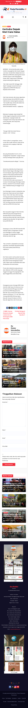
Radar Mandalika (13, 36)
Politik (9, 26)
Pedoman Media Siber (12, 701)
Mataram (6, 512)
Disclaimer (14, 698)
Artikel (5, 497)
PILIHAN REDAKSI (11, 364)
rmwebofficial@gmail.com (15, 629)
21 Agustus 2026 (9, 503)
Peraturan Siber (21, 701)
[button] (23, 17)
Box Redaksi (14, 586)
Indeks (19, 698)
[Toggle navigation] (12, 17)
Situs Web (4, 446)
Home (3, 698)
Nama (4, 430)
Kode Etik (24, 698)
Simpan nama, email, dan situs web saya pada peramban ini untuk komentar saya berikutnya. (13, 458)
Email (4, 438)
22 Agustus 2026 (9, 487)
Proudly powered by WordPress (10, 693)
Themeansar (14, 695)
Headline (4, 26)
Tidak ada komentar (10, 489)
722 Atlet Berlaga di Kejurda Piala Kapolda (20, 313)
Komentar (5, 402)
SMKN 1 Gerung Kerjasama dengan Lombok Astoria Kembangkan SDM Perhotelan (8, 315)
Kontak (4, 701)
